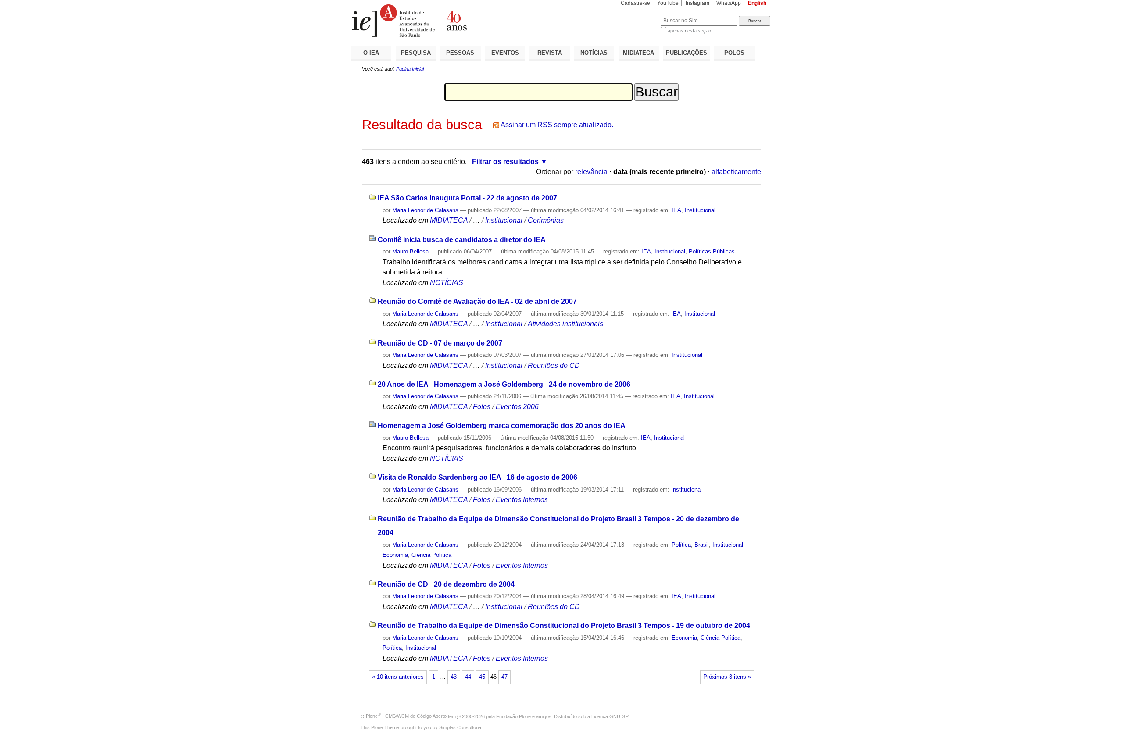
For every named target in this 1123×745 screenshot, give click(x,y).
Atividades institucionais (565, 324)
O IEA (371, 53)
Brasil (701, 545)
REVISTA (549, 53)
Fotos (481, 406)
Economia (395, 555)
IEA (676, 210)
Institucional (700, 210)
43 (454, 677)
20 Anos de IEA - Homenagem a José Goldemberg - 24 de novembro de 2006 (504, 384)
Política (681, 545)
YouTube (668, 3)
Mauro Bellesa (410, 251)
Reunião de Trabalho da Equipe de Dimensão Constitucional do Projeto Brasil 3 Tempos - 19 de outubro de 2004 (564, 625)
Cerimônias (546, 220)
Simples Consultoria (460, 727)
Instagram (697, 3)
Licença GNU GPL (611, 716)
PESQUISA (416, 53)
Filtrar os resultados (505, 161)
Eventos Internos (522, 499)
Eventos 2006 (517, 406)
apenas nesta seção (689, 30)
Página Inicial (410, 68)
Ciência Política (431, 555)
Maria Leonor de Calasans (425, 210)
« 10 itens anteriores (398, 677)
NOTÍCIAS (594, 53)
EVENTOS (505, 53)
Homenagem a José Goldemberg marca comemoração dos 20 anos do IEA (502, 425)
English (757, 3)
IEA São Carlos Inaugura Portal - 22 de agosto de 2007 (467, 198)
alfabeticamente (736, 171)
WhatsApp (728, 3)
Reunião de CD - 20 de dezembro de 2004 (446, 584)
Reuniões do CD (554, 365)
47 (504, 677)
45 (482, 677)
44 (468, 677)
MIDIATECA (638, 53)
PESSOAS (460, 53)
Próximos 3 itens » (727, 677)
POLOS (734, 53)
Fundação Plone (513, 716)
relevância (591, 171)
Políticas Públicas (712, 251)
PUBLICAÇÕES (686, 53)
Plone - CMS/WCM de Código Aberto (406, 716)
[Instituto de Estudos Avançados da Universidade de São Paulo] (456, 20)
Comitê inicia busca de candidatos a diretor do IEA (462, 239)
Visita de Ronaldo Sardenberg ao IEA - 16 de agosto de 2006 (477, 477)
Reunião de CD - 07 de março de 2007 (440, 343)
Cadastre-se (635, 3)
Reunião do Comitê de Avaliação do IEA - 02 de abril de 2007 (477, 301)
